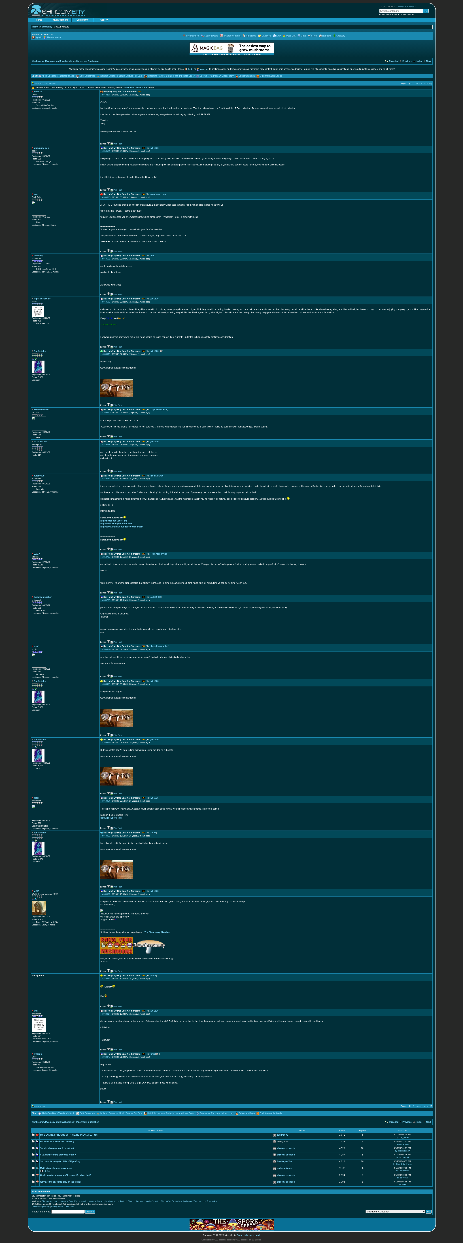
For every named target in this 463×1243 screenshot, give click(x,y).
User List (291, 36)
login (190, 69)
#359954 (106, 801)
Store (314, 36)
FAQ (278, 36)
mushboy (92, 1201)
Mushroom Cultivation (87, 61)
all (49, 1171)
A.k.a (214, 1201)
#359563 (106, 259)
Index (419, 61)
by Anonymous (402, 1144)
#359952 (106, 684)
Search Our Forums (407, 6)
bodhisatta (187, 1201)
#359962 (106, 836)
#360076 (106, 1057)
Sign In (38, 37)
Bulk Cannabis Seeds (271, 76)
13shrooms (140, 1201)
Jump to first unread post (45, 83)
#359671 (106, 445)
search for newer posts (135, 87)
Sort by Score (57, 1207)
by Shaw (402, 1184)
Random (326, 36)
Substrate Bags (247, 76)
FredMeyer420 (284, 1161)
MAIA (153, 975)
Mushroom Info (60, 20)
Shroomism (47, 1201)
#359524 (106, 151)
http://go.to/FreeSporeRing (113, 521)
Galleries (266, 36)
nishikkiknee (156, 475)
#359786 (106, 600)
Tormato (197, 1201)
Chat (303, 36)
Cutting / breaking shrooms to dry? (58, 1154)
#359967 (106, 894)
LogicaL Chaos (126, 1201)
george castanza (60, 1201)
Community (82, 20)
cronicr (157, 1201)
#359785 (106, 557)
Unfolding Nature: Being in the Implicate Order (171, 76)
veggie (84, 1201)
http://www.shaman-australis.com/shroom (121, 526)
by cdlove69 (402, 1178)
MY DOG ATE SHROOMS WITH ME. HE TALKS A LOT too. (69, 1135)
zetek (153, 832)
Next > (419, 83)
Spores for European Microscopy (217, 76)
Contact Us (408, 14)
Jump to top (39, 1106)
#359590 (106, 302)
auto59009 (155, 597)
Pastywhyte (177, 1201)
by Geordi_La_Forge (402, 1164)
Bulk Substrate (87, 76)
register (204, 69)
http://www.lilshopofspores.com (116, 523)
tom (152, 255)
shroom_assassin (286, 1148)
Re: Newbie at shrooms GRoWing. (57, 1141)
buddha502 (282, 1135)
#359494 (106, 95)
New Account (385, 14)
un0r (152, 1054)
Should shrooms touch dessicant (57, 1148)
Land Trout (206, 1201)
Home (39, 20)
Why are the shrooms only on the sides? (60, 1182)
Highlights (251, 36)
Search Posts (211, 36)
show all (427, 83)
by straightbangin (402, 1151)
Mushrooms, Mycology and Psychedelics (53, 61)
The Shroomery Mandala (157, 932)
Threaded (393, 61)
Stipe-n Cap (166, 1201)
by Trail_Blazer (402, 1137)
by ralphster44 (402, 1157)
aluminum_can (158, 194)
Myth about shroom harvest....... (56, 1168)
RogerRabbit (74, 1201)
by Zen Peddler (402, 1171)
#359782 (106, 479)
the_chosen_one (112, 1201)
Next (428, 61)
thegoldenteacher (159, 646)
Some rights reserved (248, 1235)
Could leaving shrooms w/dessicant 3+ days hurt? (65, 1175)
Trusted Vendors (232, 36)
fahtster (100, 1201)
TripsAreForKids (158, 409)
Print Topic (69, 1207)
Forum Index (192, 36)
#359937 (106, 649)
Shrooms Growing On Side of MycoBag (60, 1161)
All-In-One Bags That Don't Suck (58, 76)
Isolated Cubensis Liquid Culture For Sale (121, 76)
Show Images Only (41, 1207)
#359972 (106, 979)
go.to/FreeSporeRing (111, 818)
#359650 (106, 412)
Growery (340, 36)
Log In (397, 14)
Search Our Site (387, 6)
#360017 (106, 1014)
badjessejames (284, 1168)
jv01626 (154, 148)
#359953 (106, 742)
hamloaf (149, 1201)
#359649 (106, 354)
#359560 (106, 197)
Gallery (104, 20)
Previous (407, 61)
